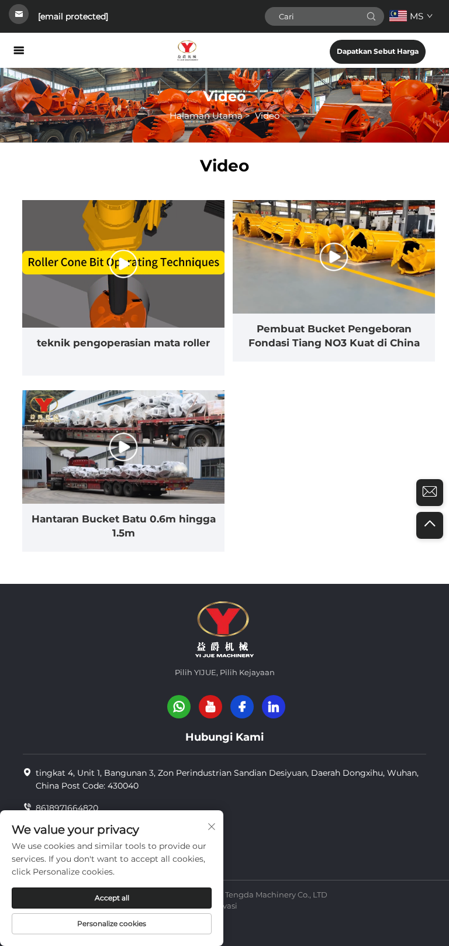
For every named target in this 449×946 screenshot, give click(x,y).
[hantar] (371, 16)
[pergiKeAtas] (429, 525)
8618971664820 (67, 808)
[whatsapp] (179, 706)
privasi (224, 905)
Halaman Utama (206, 115)
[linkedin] (273, 706)
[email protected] (73, 16)
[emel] (429, 492)
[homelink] (187, 50)
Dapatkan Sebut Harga (378, 51)
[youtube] (210, 706)
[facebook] (242, 706)
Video (267, 115)
